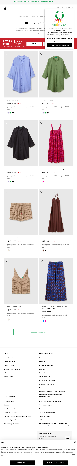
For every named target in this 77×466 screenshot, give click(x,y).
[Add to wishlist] (7, 54)
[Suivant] (58, 2)
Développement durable (12, 369)
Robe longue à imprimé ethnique (53, 169)
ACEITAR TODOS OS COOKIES (55, 462)
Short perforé (12, 238)
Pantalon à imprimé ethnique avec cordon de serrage (54, 307)
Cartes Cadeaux (44, 373)
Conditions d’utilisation (11, 409)
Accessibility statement (11, 424)
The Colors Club (44, 416)
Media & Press (9, 376)
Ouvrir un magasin (45, 409)
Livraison (42, 361)
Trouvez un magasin (45, 405)
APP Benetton (44, 420)
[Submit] (67, 425)
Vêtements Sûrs (9, 373)
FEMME (34, 44)
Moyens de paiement (46, 365)
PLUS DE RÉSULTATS (38, 332)
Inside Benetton (9, 358)
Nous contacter (44, 388)
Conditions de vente (10, 412)
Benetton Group (9, 365)
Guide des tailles (44, 376)
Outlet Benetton (9, 361)
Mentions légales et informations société (17, 416)
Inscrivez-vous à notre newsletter (50, 401)
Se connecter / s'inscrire (59, 45)
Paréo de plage (12, 100)
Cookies (6, 405)
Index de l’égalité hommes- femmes (15, 420)
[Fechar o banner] (75, 442)
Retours (42, 369)
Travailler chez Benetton (47, 412)
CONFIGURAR (21, 462)
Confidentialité (9, 401)
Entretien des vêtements (47, 380)
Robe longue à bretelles (51, 238)
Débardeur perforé (14, 307)
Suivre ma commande (46, 358)
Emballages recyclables (46, 384)
